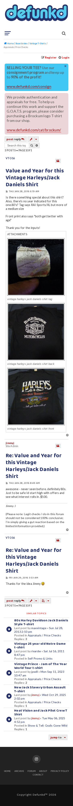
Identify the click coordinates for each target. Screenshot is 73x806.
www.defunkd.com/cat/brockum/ (34, 130)
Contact (38, 775)
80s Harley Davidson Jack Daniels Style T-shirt (41, 622)
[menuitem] (63, 57)
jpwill (34, 671)
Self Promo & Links (40, 658)
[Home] (36, 15)
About (43, 771)
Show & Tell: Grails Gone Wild (47, 725)
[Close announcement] (66, 66)
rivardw (36, 651)
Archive (19, 771)
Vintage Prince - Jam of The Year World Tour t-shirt (40, 666)
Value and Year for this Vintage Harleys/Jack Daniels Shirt (35, 178)
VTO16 (10, 158)
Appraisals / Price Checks (44, 635)
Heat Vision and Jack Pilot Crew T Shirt (40, 712)
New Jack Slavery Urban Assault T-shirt (40, 689)
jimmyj (10, 443)
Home (7, 771)
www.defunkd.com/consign (29, 86)
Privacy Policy (60, 771)
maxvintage (38, 628)
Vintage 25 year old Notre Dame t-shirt (40, 645)
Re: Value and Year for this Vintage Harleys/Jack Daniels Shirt (34, 466)
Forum (32, 771)
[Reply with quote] (58, 161)
